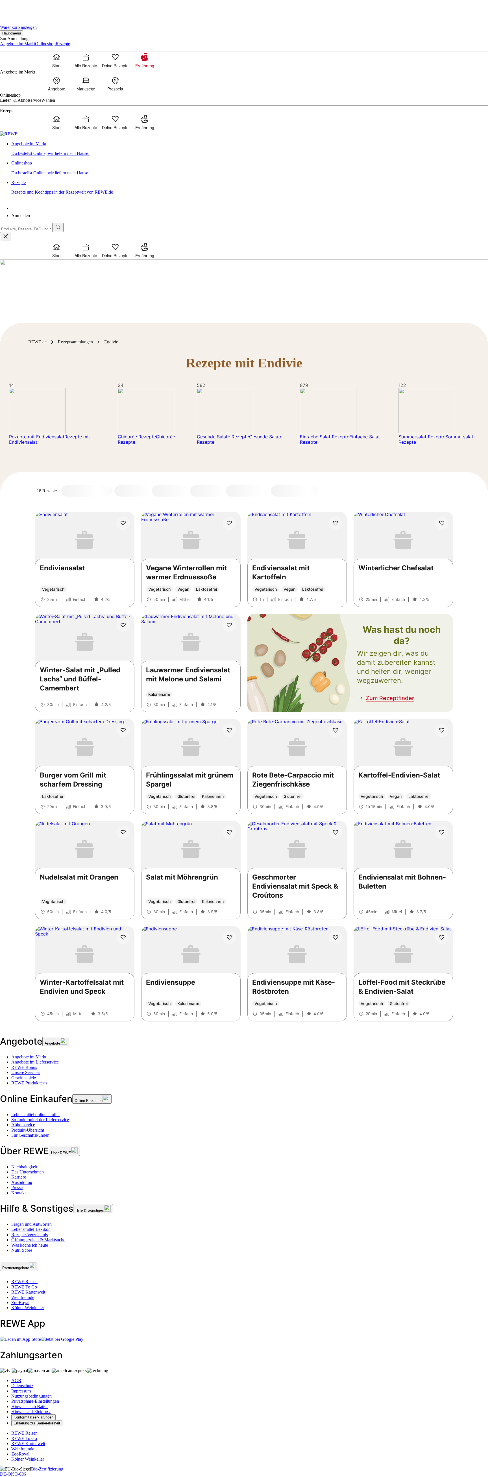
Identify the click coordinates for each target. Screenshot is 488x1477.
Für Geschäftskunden (30, 1135)
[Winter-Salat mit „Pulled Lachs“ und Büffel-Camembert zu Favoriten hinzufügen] (123, 625)
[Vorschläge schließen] (5, 236)
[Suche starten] (58, 227)
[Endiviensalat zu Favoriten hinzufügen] (123, 523)
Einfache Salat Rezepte (324, 436)
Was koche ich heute (29, 1245)
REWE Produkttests (29, 1082)
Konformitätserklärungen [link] (33, 1417)
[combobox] (26, 229)
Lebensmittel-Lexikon (31, 1229)
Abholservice (23, 1124)
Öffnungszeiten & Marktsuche (38, 1239)
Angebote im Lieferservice (35, 1062)
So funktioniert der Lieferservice (40, 1119)
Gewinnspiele (23, 1077)
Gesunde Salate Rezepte (223, 436)
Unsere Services (25, 1072)
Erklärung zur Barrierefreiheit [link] (37, 1423)
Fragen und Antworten (31, 1224)
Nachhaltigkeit (24, 1166)
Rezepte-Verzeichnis (29, 1234)
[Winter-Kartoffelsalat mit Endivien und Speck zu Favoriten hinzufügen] (123, 937)
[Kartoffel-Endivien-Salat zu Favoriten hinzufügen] (441, 730)
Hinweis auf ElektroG (31, 1411)
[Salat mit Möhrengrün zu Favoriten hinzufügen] (229, 832)
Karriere (18, 1177)
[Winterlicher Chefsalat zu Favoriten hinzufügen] (441, 523)
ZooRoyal (20, 1302)
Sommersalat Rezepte (421, 436)
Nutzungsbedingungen (31, 1396)
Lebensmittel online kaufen (35, 1114)
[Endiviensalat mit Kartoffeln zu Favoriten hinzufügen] (335, 523)
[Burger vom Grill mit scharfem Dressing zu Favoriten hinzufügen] (123, 730)
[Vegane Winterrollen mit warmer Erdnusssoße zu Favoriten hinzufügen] (229, 523)
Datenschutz (22, 1385)
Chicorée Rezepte (137, 436)
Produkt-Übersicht (27, 1130)
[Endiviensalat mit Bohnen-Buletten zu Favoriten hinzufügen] (441, 832)
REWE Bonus (24, 1067)
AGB (16, 1380)
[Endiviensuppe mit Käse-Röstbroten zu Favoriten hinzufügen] (335, 937)
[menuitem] (56, 60)
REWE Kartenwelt (28, 1292)
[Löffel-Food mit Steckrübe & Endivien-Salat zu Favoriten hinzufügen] (441, 937)
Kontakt (18, 1192)
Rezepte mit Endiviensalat (36, 436)
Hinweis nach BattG (29, 1406)
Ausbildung (21, 1182)
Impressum (21, 1391)
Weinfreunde (22, 1297)
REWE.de (37, 341)
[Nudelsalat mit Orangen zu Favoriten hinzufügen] (123, 832)
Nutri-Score (21, 1250)
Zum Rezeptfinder (390, 698)
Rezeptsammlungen (75, 341)
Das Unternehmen (27, 1172)
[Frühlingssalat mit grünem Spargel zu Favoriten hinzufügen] (229, 730)
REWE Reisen (24, 1281)
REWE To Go (24, 1287)
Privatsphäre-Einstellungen (35, 1401)
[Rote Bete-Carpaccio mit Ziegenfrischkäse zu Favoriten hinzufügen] (335, 730)
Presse (17, 1187)
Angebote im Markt (28, 1056)
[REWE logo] (9, 133)
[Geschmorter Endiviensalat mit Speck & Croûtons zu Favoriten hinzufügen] (335, 832)
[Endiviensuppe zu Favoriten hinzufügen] (229, 937)
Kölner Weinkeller (27, 1307)
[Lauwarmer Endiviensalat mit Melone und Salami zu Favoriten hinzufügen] (229, 625)
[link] (249, 148)
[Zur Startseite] (19, 8)
